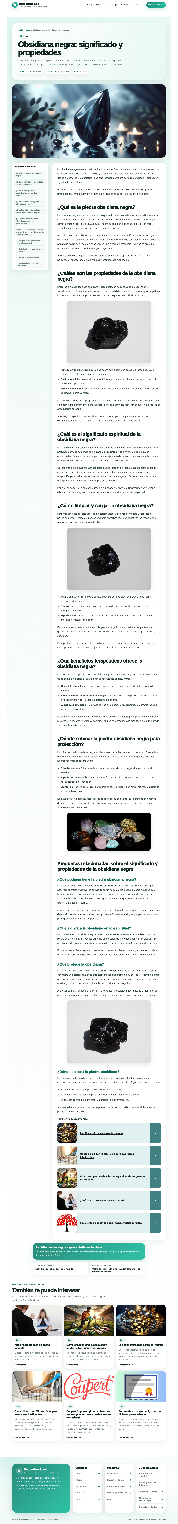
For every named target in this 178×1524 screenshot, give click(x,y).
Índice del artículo (25, 166)
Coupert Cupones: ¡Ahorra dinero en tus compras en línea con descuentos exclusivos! (88, 1414)
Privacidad (143, 1519)
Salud (89, 5)
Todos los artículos (148, 1507)
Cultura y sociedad (116, 1486)
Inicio (20, 30)
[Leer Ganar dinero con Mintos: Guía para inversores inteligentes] (37, 1386)
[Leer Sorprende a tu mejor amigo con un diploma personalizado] (141, 1386)
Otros (27, 30)
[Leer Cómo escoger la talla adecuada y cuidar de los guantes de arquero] (89, 1320)
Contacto (162, 1519)
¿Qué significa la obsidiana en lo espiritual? (31, 250)
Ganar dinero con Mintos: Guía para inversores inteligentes (35, 1413)
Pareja (78, 1499)
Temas (137, 5)
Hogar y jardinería (115, 1480)
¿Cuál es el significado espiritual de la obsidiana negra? (27, 192)
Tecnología (112, 5)
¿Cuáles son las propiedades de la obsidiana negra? (30, 183)
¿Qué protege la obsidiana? (29, 257)
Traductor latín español (146, 1474)
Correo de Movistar (148, 1491)
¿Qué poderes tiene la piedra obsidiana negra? (29, 242)
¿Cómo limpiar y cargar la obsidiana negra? (27, 202)
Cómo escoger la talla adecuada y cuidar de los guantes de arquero (86, 1346)
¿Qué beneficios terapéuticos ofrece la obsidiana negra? (29, 211)
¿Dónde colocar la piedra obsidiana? (28, 264)
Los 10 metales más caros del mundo (141, 1344)
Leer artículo (20, 1365)
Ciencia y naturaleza (117, 1493)
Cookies (152, 1519)
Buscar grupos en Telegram (147, 1484)
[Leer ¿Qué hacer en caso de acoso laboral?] (37, 1320)
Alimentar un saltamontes (145, 1499)
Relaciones (112, 1473)
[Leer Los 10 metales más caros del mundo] (141, 1320)
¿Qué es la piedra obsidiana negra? (28, 174)
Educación (126, 5)
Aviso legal (132, 1519)
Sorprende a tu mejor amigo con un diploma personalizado (140, 1413)
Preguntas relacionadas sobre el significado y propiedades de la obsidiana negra (30, 232)
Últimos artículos (156, 5)
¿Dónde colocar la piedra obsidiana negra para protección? (27, 221)
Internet (99, 5)
